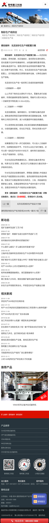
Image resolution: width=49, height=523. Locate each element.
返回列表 (41, 50)
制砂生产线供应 (17, 26)
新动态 (5, 220)
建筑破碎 (12, 414)
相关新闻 (6, 293)
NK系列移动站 (6, 443)
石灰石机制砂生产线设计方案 (22, 204)
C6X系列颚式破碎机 (8, 430)
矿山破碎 (4, 414)
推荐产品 (6, 367)
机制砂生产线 (7, 38)
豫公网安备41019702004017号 (26, 515)
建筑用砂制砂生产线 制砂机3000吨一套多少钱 (23, 210)
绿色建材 (19, 414)
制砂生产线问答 (38, 35)
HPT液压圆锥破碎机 (8, 435)
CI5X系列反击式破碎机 (9, 452)
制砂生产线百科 (8, 35)
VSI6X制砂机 (5, 439)
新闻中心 (7, 26)
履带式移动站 (6, 447)
